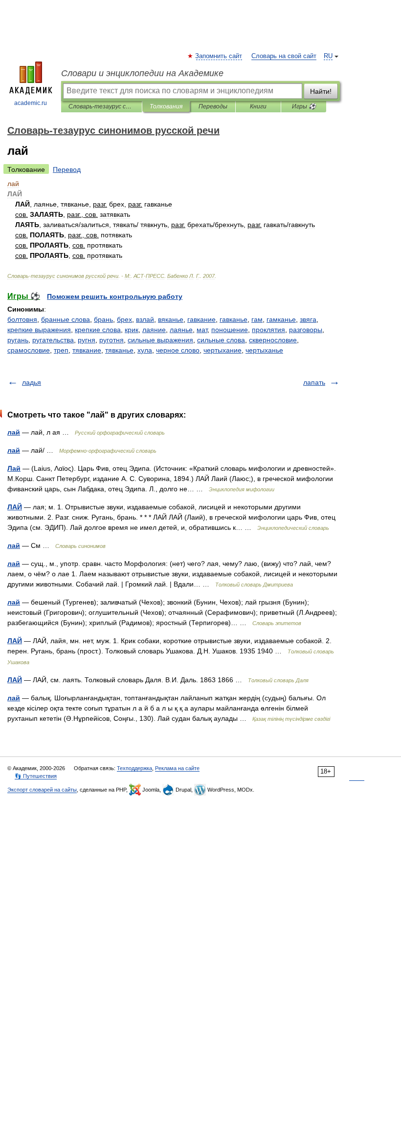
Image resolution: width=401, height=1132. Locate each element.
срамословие (28, 350)
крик (131, 330)
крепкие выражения (39, 330)
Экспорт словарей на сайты (42, 790)
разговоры (305, 330)
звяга (308, 319)
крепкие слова (98, 330)
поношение (229, 330)
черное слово (178, 350)
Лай (14, 468)
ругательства (53, 340)
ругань (17, 340)
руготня (111, 340)
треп (61, 350)
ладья (31, 382)
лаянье (181, 330)
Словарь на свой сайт (283, 56)
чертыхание (222, 350)
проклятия (268, 330)
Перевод (67, 169)
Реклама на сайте (177, 768)
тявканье (119, 350)
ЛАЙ (14, 507)
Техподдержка (134, 768)
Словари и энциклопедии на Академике (142, 73)
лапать (314, 382)
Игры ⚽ (304, 106)
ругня (86, 340)
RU (328, 56)
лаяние (154, 330)
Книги (258, 106)
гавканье (233, 319)
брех (124, 319)
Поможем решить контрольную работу (114, 296)
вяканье (170, 319)
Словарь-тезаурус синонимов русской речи (101, 106)
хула (144, 350)
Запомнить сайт (219, 56)
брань (103, 319)
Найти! (321, 91)
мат (202, 330)
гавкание (201, 319)
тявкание (86, 350)
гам (257, 319)
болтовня (22, 319)
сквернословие (273, 340)
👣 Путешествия (36, 776)
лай (13, 432)
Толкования (166, 106)
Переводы (213, 106)
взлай (145, 319)
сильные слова (221, 340)
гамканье (281, 319)
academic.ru (30, 103)
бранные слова (65, 319)
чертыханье (264, 350)
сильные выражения (160, 340)
